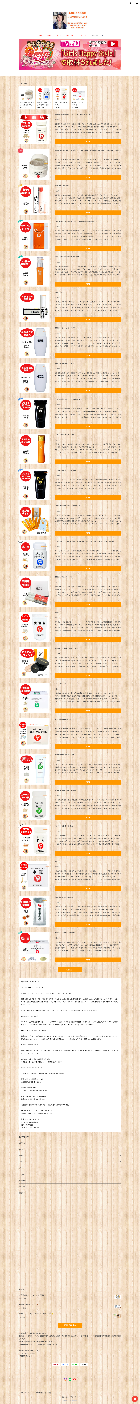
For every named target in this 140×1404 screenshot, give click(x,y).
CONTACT (83, 35)
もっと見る (70, 970)
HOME (40, 35)
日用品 (21, 1155)
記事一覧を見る (70, 1325)
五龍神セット (23, 1193)
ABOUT (50, 35)
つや (20, 1168)
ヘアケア (21, 1174)
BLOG (59, 35)
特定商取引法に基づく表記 (43, 1393)
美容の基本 (22, 1180)
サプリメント (23, 1143)
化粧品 (21, 1149)
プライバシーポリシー (26, 1393)
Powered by (67, 1400)
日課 (20, 1162)
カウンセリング (23, 1186)
